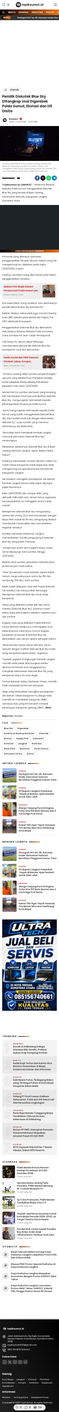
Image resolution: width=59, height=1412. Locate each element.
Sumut (30, 753)
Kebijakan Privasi (39, 1397)
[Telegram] (54, 178)
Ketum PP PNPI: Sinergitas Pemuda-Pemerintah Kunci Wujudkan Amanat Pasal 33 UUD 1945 (33, 1132)
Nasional (25, 748)
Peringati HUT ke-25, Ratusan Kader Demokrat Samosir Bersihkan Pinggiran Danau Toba (37, 777)
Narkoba (37, 743)
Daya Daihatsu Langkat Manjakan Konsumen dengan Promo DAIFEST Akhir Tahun (33, 1276)
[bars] (54, 5)
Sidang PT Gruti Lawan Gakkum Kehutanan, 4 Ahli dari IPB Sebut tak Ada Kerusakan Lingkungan (33, 1099)
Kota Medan (8, 1382)
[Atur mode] (8, 5)
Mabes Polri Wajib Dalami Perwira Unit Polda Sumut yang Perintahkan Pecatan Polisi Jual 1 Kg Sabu (22, 289)
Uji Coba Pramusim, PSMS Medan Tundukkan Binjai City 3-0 (36, 1201)
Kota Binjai (7, 1379)
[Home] (3, 12)
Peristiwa (37, 12)
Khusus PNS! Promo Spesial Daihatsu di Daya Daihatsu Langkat (33, 1265)
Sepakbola (8, 1386)
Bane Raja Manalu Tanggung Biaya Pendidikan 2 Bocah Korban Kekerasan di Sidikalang (33, 1116)
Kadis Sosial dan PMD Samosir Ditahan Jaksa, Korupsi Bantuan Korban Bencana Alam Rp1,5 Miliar (22, 360)
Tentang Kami (21, 1397)
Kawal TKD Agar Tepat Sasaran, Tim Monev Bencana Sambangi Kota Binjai (37, 828)
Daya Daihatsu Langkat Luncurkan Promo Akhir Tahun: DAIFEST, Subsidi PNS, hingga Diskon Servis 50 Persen (31, 1288)
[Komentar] (26, 1407)
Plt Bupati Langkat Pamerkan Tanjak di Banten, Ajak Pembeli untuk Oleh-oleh (36, 794)
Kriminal (23, 12)
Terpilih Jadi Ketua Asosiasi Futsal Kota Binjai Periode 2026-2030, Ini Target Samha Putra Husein (36, 1216)
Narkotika (9, 748)
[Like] (17, 1407)
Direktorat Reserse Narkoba (19, 733)
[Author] (4, 120)
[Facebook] (37, 178)
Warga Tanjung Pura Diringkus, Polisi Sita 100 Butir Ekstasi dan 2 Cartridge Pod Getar (37, 811)
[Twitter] (42, 178)
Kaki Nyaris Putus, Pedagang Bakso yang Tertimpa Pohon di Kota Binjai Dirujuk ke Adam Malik (33, 1083)
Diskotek (43, 733)
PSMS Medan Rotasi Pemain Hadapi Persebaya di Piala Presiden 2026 (33, 1170)
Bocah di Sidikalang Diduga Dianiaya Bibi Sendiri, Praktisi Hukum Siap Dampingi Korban (30, 1049)
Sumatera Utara (13, 753)
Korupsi (22, 1382)
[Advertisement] (29, 54)
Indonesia (38, 738)
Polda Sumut (41, 748)
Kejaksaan (47, 1382)
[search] (3, 4)
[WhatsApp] (48, 178)
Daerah (14, 89)
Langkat (22, 743)
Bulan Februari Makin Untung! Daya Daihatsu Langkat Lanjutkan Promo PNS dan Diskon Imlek (34, 1254)
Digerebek (23, 728)
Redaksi (13, 118)
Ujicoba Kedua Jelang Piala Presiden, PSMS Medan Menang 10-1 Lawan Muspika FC (35, 1185)
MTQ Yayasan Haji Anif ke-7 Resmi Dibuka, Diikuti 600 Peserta (32, 1149)
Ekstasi (8, 738)
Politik (50, 12)
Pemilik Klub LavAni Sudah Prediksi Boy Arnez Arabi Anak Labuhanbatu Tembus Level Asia (36, 1231)
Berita (11, 12)
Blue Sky (8, 728)
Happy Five (22, 738)
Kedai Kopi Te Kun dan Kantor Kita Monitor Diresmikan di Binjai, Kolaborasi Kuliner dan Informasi (32, 1066)
